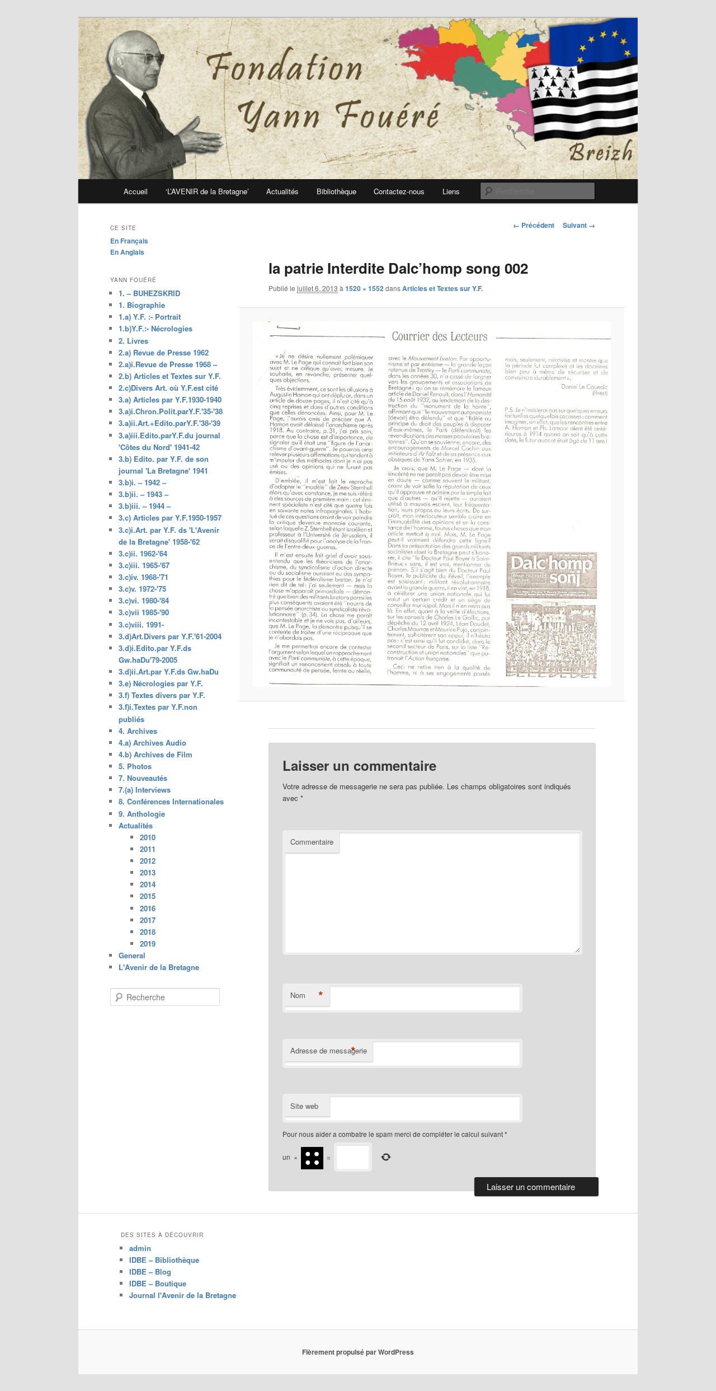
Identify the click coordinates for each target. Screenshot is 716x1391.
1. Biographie (142, 304)
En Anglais (127, 252)
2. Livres (133, 340)
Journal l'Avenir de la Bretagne (182, 1295)
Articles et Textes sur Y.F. (442, 288)
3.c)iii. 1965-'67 (144, 565)
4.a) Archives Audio (152, 742)
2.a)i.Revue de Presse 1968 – (168, 364)
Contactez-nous (399, 191)
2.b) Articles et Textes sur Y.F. (170, 376)
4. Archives (138, 730)
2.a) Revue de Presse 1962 (164, 352)
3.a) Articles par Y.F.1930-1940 (170, 399)
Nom (306, 995)
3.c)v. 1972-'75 (142, 588)
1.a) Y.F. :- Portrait (150, 316)
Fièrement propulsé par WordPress (358, 1352)
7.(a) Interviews (145, 789)
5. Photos (135, 766)
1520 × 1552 (364, 288)
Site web (304, 1105)
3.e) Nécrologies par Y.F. (161, 683)
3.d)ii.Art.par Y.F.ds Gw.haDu (169, 671)
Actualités (282, 191)
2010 (148, 837)
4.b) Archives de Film (155, 754)
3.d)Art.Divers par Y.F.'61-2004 (170, 636)
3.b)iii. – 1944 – (145, 505)
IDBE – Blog (150, 1271)
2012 (148, 860)
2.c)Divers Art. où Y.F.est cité (168, 387)
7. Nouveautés (143, 777)
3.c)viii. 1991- (141, 624)
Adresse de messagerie (328, 1051)
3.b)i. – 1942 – (142, 482)
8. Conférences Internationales (171, 801)
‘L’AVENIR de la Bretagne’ (207, 191)
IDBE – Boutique (157, 1283)
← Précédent (533, 225)
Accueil (136, 191)
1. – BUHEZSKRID (149, 293)
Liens (451, 191)
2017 (148, 920)
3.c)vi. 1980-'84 (144, 600)
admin (140, 1248)
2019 (148, 943)
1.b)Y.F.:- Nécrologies (155, 328)
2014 (148, 884)
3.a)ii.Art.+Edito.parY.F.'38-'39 (169, 423)
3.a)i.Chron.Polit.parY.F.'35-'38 (171, 411)
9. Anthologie (142, 813)
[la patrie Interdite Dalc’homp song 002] (431, 504)
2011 (148, 849)
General (132, 955)
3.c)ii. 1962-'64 (143, 553)
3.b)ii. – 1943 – (143, 494)
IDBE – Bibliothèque (164, 1259)
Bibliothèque (336, 191)
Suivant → (579, 225)
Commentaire (311, 841)
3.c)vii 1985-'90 (144, 612)
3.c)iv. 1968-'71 (143, 577)
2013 (148, 872)
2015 (148, 896)
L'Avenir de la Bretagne (159, 967)
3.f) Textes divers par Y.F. (162, 695)
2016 (148, 908)
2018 (148, 931)
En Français (129, 241)
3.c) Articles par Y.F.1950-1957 (170, 517)
